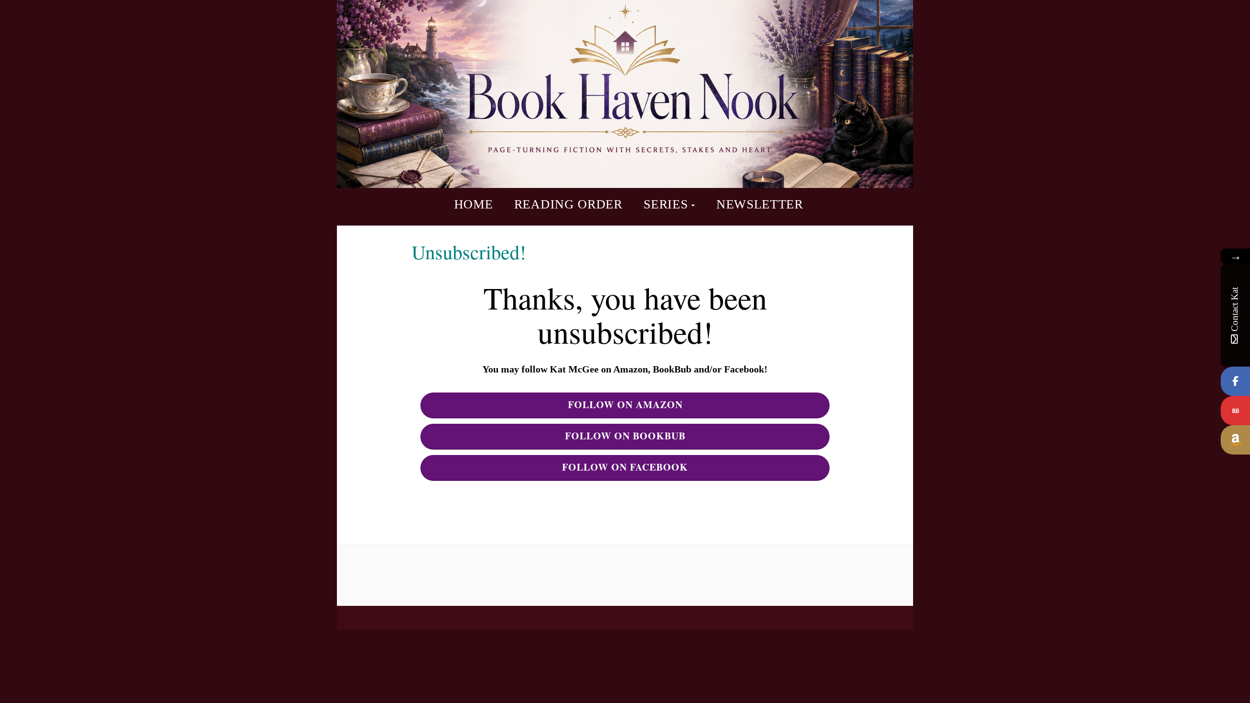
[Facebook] (1235, 381)
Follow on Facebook (625, 467)
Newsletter (759, 204)
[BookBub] (1235, 410)
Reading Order (568, 204)
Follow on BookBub (625, 436)
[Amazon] (1235, 440)
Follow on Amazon (625, 404)
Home (473, 204)
